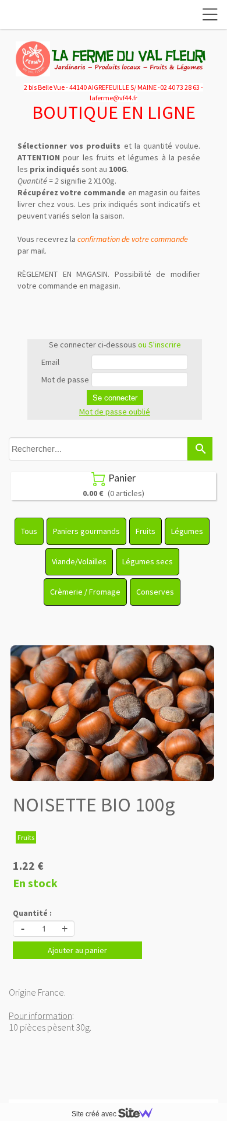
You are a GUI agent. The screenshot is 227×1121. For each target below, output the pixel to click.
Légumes (187, 531)
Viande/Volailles (79, 561)
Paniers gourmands (86, 531)
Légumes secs (147, 561)
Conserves (155, 591)
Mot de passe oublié (114, 411)
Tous (29, 531)
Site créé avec (95, 1114)
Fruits (145, 531)
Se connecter (115, 397)
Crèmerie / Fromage (85, 591)
